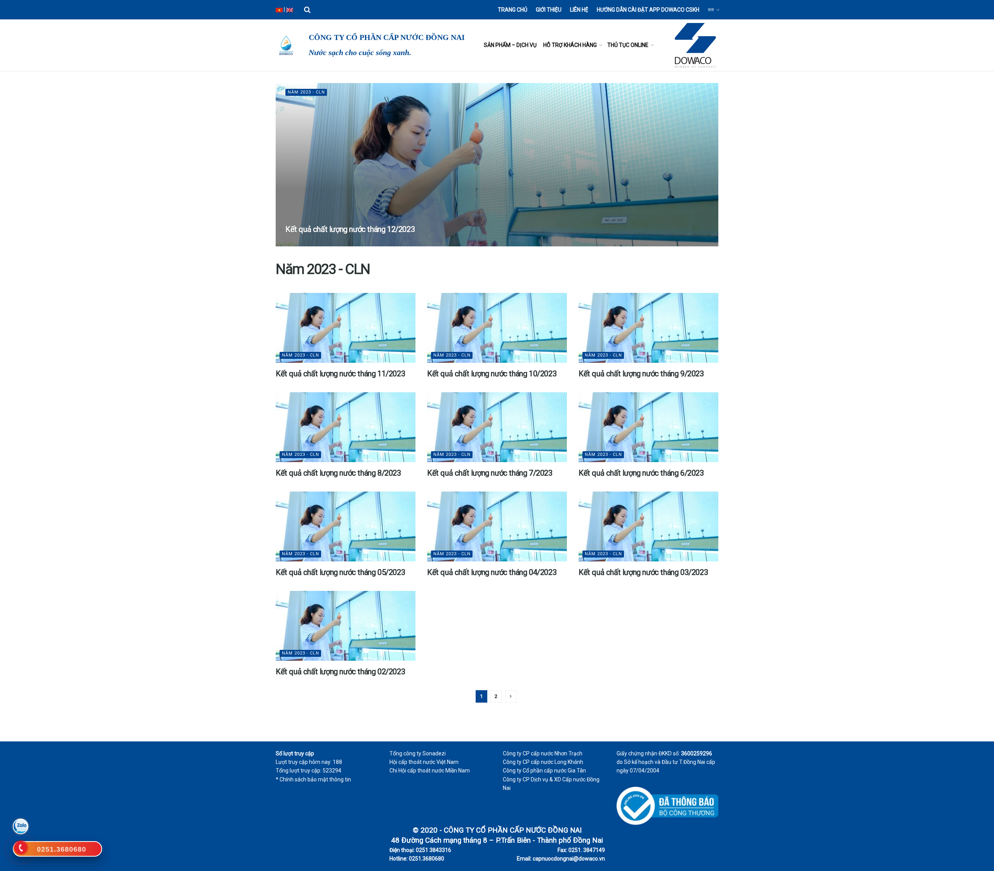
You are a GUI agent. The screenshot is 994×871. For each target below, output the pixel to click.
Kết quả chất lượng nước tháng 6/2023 (641, 473)
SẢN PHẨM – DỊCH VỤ (510, 45)
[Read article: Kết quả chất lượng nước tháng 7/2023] (497, 427)
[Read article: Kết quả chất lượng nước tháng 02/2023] (345, 626)
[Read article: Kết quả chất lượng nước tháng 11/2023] (345, 328)
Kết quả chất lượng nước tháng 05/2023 (340, 572)
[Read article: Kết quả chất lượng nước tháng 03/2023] (648, 526)
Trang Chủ (512, 10)
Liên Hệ (579, 10)
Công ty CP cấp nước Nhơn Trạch (542, 753)
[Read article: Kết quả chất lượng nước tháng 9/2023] (648, 328)
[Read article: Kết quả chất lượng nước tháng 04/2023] (497, 526)
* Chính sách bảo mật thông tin (313, 779)
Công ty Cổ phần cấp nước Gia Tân (544, 770)
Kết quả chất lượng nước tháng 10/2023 (491, 373)
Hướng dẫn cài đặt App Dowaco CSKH (648, 10)
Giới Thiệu (548, 10)
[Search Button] (307, 9)
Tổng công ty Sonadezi (417, 753)
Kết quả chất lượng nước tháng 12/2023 (350, 229)
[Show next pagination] (511, 696)
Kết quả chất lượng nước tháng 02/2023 (340, 671)
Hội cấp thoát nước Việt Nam (424, 762)
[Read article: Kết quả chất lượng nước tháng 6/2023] (648, 427)
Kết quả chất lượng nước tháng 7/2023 (490, 473)
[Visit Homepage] (285, 45)
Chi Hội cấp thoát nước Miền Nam (429, 770)
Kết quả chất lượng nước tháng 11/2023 (340, 373)
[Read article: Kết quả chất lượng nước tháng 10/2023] (497, 328)
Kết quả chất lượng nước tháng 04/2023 (491, 572)
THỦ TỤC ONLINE (627, 45)
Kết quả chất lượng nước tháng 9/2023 (641, 373)
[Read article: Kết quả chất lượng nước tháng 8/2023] (345, 427)
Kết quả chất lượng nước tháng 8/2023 (338, 473)
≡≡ (711, 10)
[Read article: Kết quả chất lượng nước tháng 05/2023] (345, 526)
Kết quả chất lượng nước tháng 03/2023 (643, 572)
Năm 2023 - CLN (306, 92)
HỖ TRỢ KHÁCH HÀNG (570, 45)
